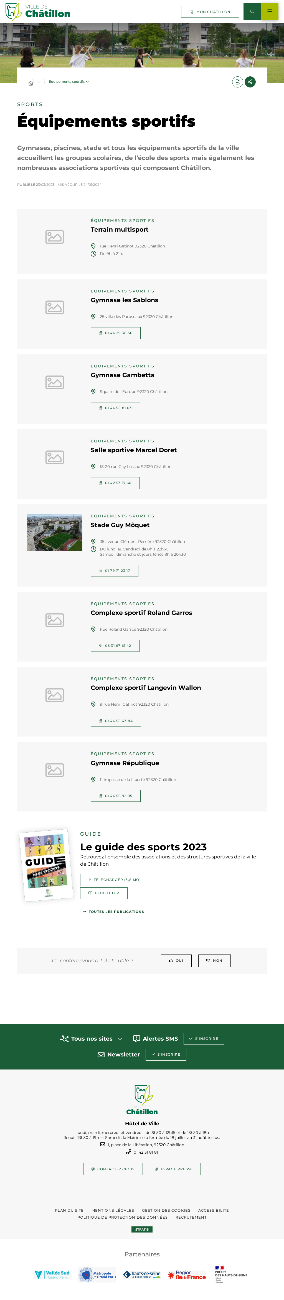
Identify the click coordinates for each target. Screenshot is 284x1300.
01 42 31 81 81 (146, 1152)
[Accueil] (30, 83)
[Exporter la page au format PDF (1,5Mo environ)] (237, 81)
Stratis (142, 1229)
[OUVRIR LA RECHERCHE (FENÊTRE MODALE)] (252, 11)
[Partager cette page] (250, 81)
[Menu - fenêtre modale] (269, 11)
